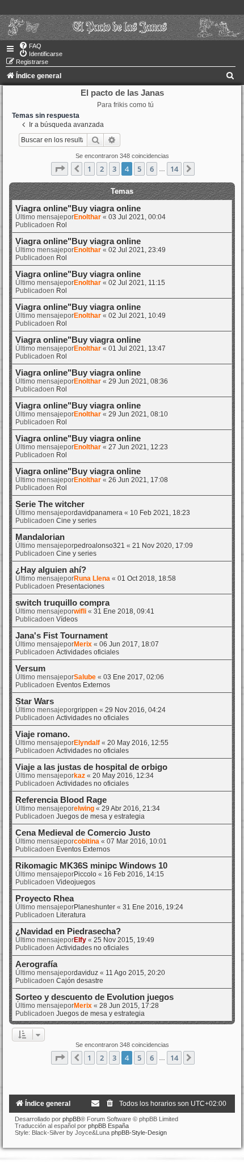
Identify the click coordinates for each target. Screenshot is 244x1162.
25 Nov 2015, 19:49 (124, 940)
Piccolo (85, 874)
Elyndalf (87, 743)
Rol (61, 225)
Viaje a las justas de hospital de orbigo (91, 767)
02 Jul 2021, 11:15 (136, 283)
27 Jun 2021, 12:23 (138, 447)
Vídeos (67, 619)
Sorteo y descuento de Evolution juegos (94, 997)
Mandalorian (40, 537)
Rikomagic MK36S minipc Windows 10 (91, 865)
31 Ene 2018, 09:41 (124, 611)
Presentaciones (80, 586)
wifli (80, 611)
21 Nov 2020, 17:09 (162, 546)
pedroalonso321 (99, 546)
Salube (85, 677)
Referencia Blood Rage (61, 800)
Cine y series (76, 521)
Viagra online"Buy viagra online (78, 208)
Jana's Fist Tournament (61, 635)
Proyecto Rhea (44, 898)
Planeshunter (94, 907)
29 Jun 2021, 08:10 (138, 414)
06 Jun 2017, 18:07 (129, 644)
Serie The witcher (50, 504)
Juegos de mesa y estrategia (100, 816)
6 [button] (152, 169)
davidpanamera (98, 513)
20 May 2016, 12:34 (123, 776)
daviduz (86, 973)
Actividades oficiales (87, 652)
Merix (83, 644)
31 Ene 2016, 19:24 (153, 907)
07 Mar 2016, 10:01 (137, 841)
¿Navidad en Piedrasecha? (68, 931)
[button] (59, 169)
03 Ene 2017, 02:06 (133, 677)
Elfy (80, 940)
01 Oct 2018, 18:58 (146, 578)
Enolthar (87, 217)
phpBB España (108, 1125)
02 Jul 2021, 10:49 (137, 316)
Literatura (71, 915)
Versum (30, 668)
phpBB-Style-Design (139, 1132)
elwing (84, 808)
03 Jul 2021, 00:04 (137, 217)
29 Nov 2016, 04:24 (135, 710)
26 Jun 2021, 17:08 (138, 480)
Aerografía (36, 964)
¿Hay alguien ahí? (50, 569)
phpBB (71, 1119)
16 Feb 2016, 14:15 (134, 874)
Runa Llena (92, 578)
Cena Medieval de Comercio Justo (82, 832)
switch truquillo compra (62, 602)
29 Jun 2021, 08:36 (138, 381)
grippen (86, 710)
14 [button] (174, 169)
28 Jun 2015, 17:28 (129, 1006)
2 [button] (102, 169)
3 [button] (114, 169)
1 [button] (89, 169)
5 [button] (139, 169)
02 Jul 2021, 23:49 (137, 250)
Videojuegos (75, 882)
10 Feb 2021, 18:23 (160, 513)
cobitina (86, 841)
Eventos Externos (83, 685)
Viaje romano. (42, 734)
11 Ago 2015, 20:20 (135, 973)
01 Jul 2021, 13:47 (137, 348)
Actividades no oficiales (92, 718)
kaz (79, 776)
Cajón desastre (79, 981)
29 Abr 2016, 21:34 (131, 808)
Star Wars (34, 701)
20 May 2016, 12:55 (138, 743)
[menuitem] (30, 45)
